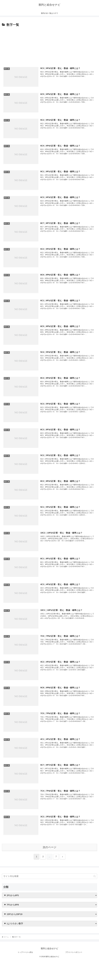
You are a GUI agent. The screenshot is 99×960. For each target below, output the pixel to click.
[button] (94, 876)
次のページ (49, 847)
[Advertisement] (49, 45)
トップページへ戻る (25, 952)
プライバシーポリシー (73, 952)
